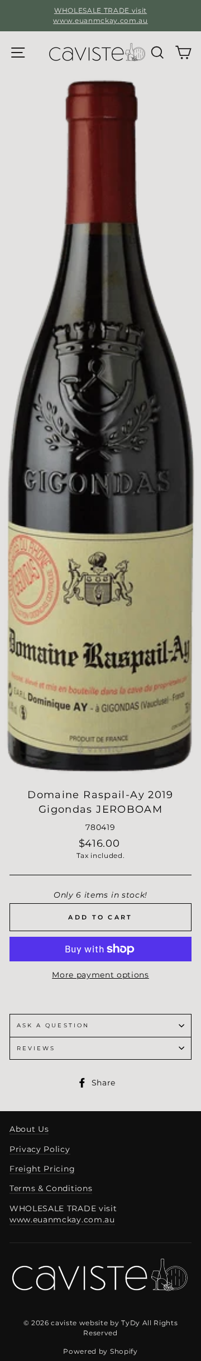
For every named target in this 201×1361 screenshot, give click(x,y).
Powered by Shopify (100, 1351)
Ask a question (53, 1025)
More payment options (100, 974)
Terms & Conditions (50, 1188)
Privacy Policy (39, 1149)
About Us (29, 1129)
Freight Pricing (42, 1168)
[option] (100, 16)
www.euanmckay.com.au (62, 1219)
